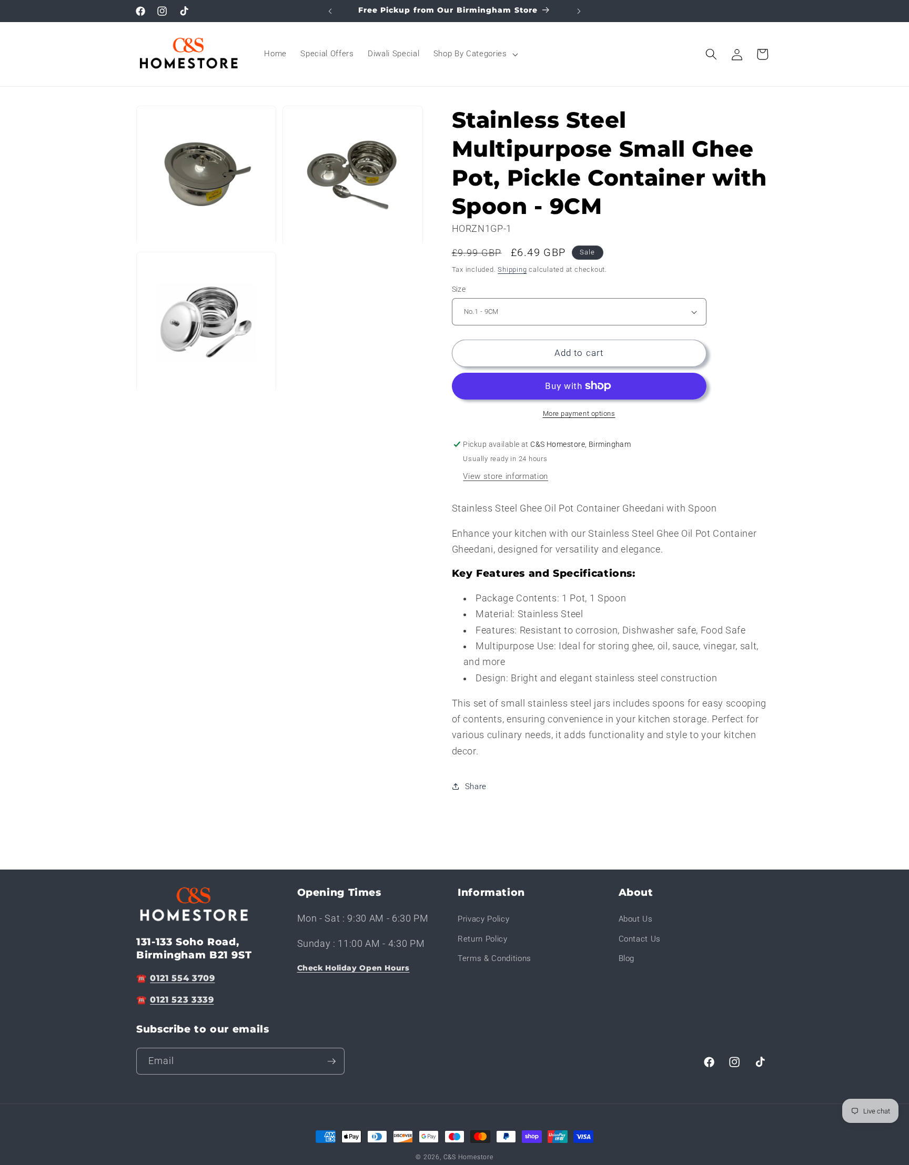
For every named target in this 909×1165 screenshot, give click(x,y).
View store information (505, 476)
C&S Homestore (468, 1157)
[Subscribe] (331, 1061)
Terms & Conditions (494, 959)
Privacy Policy (483, 919)
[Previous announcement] (330, 11)
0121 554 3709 (182, 978)
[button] (475, 54)
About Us (636, 919)
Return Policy (483, 939)
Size (459, 289)
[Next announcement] (579, 11)
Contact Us (640, 939)
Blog (627, 959)
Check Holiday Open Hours (353, 968)
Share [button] (476, 786)
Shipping (512, 269)
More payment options (579, 413)
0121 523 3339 (182, 1000)
